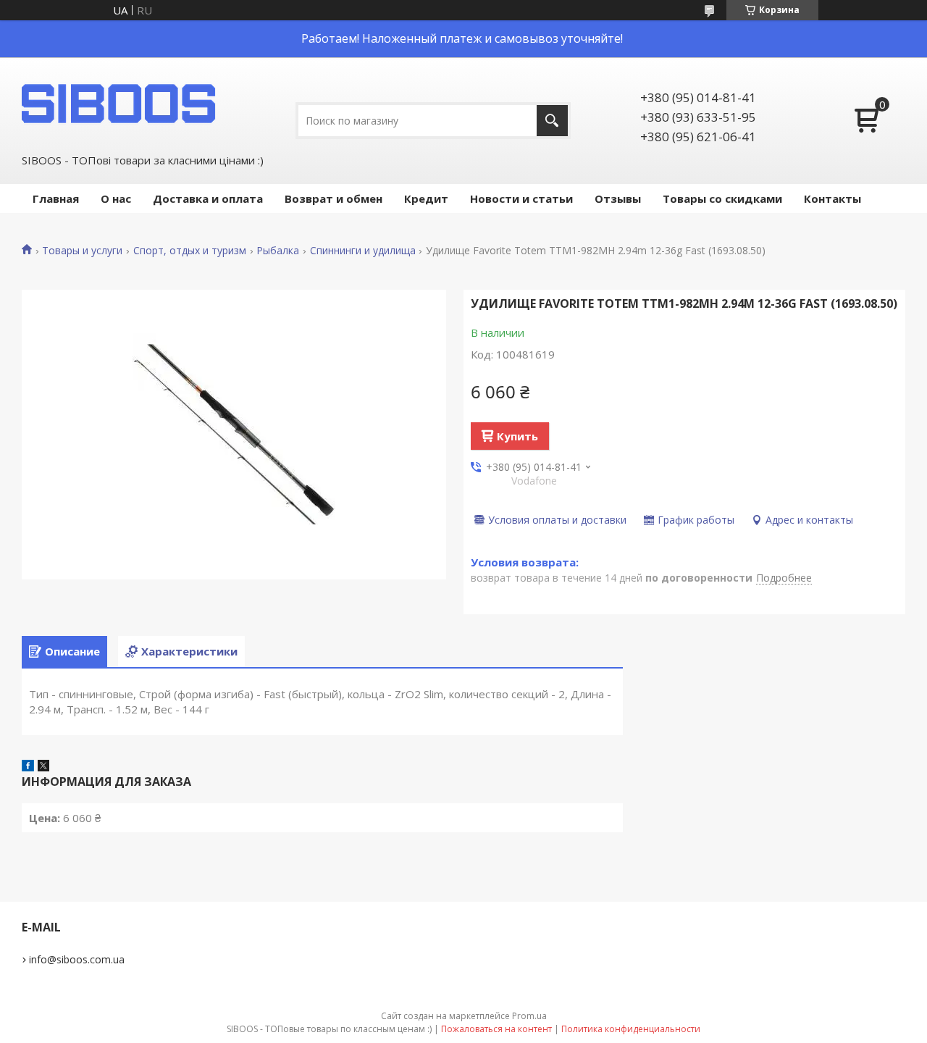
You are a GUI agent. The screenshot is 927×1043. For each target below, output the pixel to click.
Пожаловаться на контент (496, 1029)
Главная (56, 198)
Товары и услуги (82, 250)
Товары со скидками (722, 198)
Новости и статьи (521, 198)
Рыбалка (277, 250)
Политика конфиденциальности (630, 1029)
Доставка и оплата (208, 198)
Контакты (832, 198)
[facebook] (28, 767)
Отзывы (618, 198)
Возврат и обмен (333, 198)
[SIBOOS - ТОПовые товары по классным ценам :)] (119, 103)
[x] (43, 767)
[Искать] (552, 120)
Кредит (426, 198)
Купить (517, 436)
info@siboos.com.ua (77, 959)
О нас (116, 198)
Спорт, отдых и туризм (189, 250)
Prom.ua (529, 1016)
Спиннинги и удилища (363, 250)
